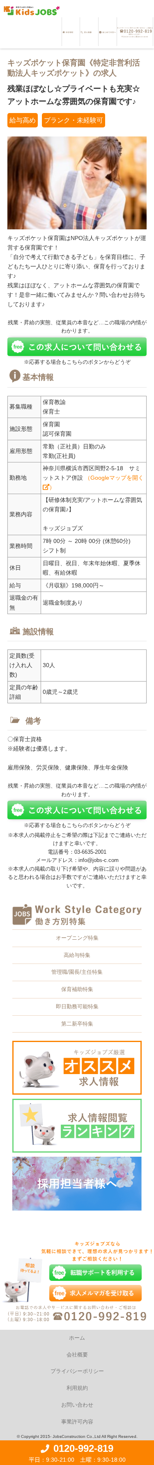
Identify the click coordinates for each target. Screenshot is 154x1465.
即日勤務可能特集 (77, 1006)
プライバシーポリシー (77, 1371)
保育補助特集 (77, 989)
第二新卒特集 (77, 1024)
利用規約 (77, 1388)
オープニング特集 (77, 938)
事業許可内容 (77, 1422)
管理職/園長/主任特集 (77, 972)
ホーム (77, 1338)
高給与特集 (77, 955)
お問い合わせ (77, 1405)
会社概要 (77, 1355)
